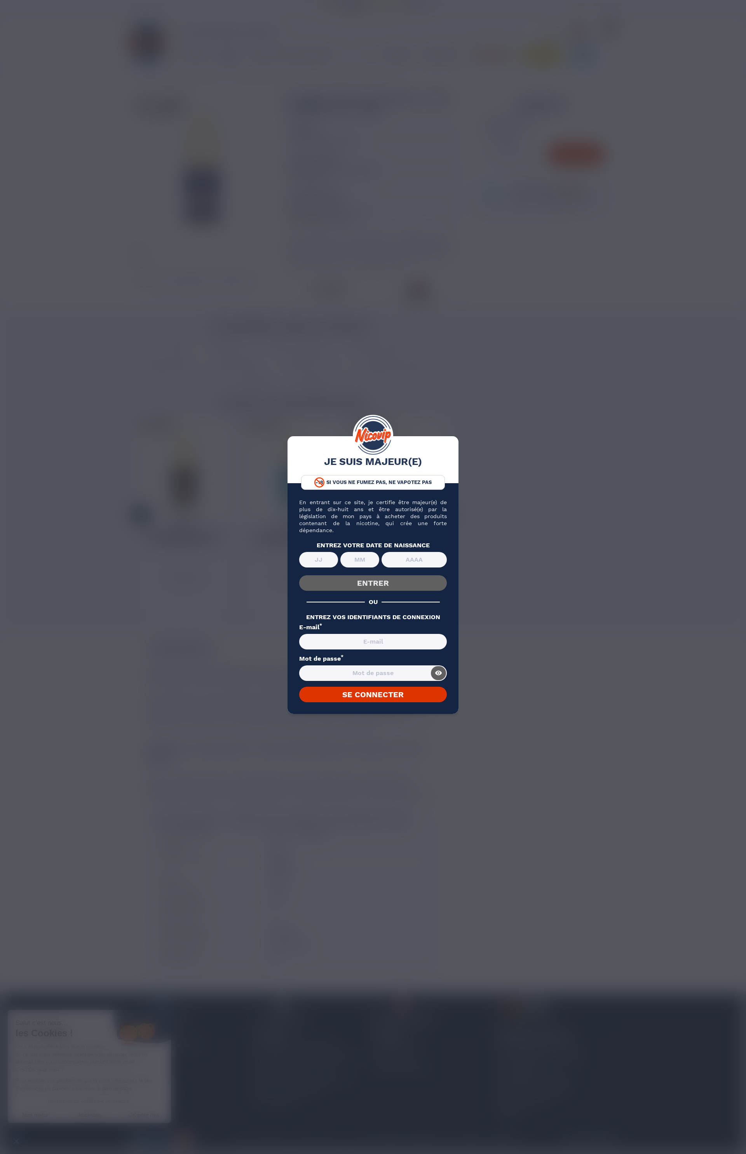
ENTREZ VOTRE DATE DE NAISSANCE (373, 545)
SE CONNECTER (373, 694)
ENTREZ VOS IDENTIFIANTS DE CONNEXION (373, 617)
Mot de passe (321, 658)
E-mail (310, 627)
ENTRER (373, 583)
